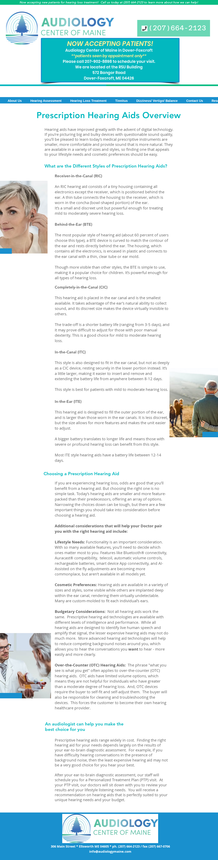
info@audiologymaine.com (110, 851)
